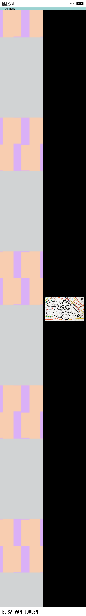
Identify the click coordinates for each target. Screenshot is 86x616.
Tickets (72, 4)
